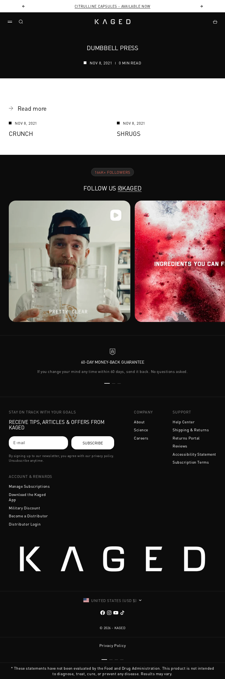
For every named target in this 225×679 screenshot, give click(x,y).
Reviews (180, 445)
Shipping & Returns (191, 429)
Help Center (184, 421)
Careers (141, 437)
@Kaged (130, 188)
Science (141, 429)
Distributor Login (25, 523)
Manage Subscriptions (29, 486)
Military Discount (24, 507)
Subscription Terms (191, 462)
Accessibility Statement (194, 454)
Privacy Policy (112, 645)
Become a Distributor (28, 515)
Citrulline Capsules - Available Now (112, 6)
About (139, 421)
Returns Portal (186, 437)
